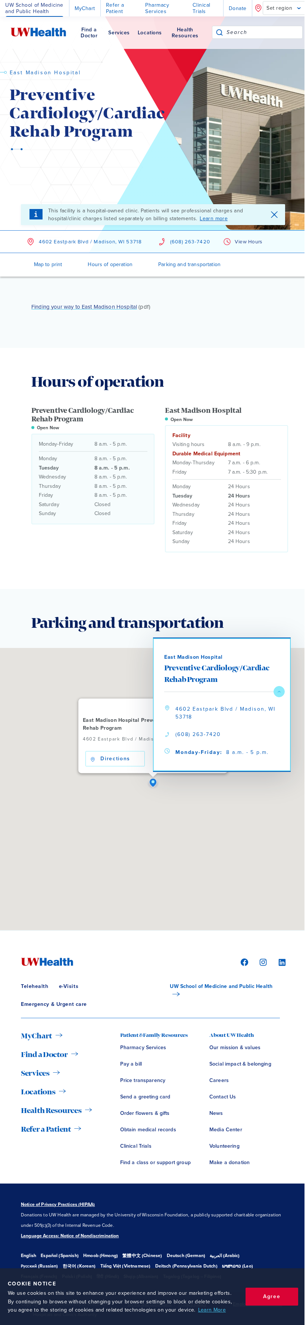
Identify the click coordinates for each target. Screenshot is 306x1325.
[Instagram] (262, 962)
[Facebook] (243, 962)
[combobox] (264, 32)
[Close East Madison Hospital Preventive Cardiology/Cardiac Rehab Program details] (279, 691)
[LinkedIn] (278, 962)
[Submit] (219, 32)
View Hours (248, 242)
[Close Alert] (274, 214)
